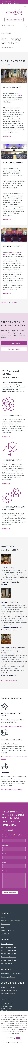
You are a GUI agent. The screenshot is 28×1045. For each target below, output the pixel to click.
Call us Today (14, 349)
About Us (4, 917)
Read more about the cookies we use (14, 1043)
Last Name (5, 845)
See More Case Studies (9, 302)
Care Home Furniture (8, 957)
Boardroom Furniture (8, 953)
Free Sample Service (8, 977)
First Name (5, 837)
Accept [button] (18, 1038)
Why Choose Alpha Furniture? (11, 921)
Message (4, 870)
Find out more (14, 343)
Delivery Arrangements (9, 990)
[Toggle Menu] (25, 6)
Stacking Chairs (6, 963)
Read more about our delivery (12, 789)
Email (4, 854)
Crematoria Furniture (8, 947)
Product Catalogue (7, 930)
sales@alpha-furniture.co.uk (10, 3)
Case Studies (5, 924)
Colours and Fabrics (8, 987)
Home (4, 33)
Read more (7, 136)
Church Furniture (7, 944)
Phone (4, 862)
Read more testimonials (9, 681)
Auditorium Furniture (8, 950)
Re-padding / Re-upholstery (11, 973)
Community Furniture (8, 960)
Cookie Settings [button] (11, 1038)
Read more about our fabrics (11, 726)
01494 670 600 (10, 1)
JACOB (20, 95)
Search (25, 25)
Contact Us (5, 933)
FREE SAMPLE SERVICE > (14, 20)
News (3, 927)
